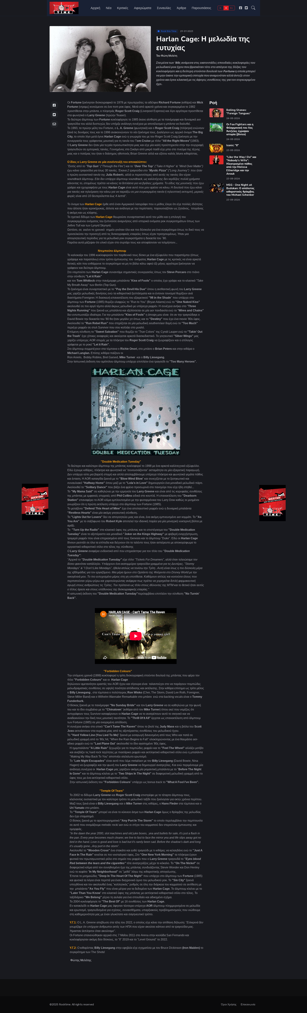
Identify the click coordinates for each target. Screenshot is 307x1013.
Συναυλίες (164, 8)
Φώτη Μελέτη (169, 55)
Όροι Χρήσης (228, 1004)
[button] (253, 8)
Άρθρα (181, 8)
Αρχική (95, 8)
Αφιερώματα (142, 8)
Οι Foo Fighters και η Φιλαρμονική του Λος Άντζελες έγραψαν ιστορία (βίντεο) (239, 129)
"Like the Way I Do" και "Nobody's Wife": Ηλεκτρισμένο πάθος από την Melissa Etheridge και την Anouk (241, 165)
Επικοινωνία (248, 1004)
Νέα (108, 8)
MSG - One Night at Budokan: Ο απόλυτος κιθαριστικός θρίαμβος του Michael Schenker (240, 190)
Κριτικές (122, 8)
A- (221, 8)
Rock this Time (168, 31)
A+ (231, 8)
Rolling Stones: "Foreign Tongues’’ (238, 111)
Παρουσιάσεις (201, 8)
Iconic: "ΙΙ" (232, 145)
